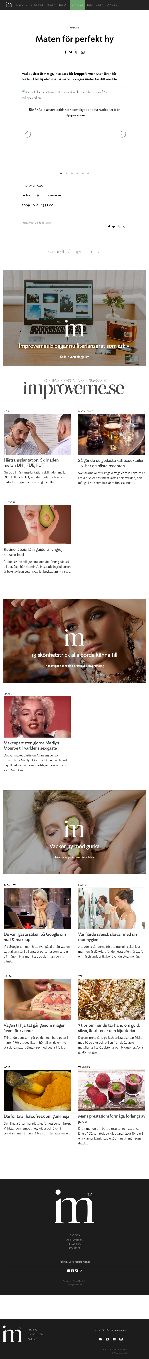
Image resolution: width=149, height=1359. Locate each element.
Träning (84, 1067)
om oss (74, 1235)
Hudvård (10, 502)
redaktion (74, 1244)
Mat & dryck (86, 411)
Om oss (112, 5)
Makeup (9, 694)
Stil (80, 976)
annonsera (74, 1239)
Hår (6, 411)
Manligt (77, 5)
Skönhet (37, 5)
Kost (7, 1067)
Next (122, 134)
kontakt (74, 1248)
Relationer (95, 5)
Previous (27, 134)
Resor (63, 5)
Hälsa (51, 5)
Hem (9, 4)
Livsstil (21, 5)
